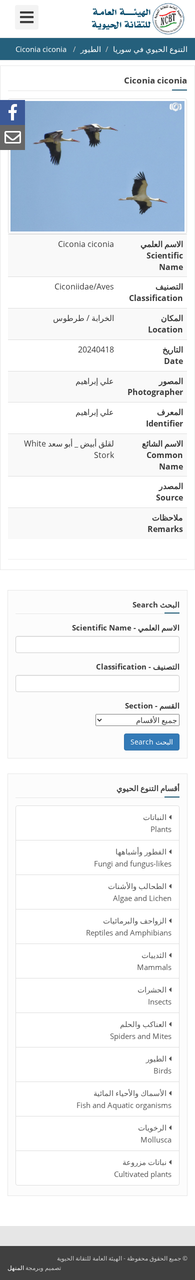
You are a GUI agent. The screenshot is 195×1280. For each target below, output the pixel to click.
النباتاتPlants (157, 823)
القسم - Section (152, 705)
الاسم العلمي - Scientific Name (126, 627)
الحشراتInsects (155, 995)
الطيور (90, 49)
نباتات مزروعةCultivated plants (143, 1168)
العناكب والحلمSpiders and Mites (141, 1030)
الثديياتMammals (154, 961)
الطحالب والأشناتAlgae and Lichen (140, 892)
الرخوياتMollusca (155, 1133)
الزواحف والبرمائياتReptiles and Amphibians (129, 927)
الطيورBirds (159, 1065)
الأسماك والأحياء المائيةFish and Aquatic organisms (124, 1099)
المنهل (16, 1268)
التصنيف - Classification (138, 667)
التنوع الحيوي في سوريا (150, 49)
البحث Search (151, 741)
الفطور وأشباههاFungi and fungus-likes (133, 857)
